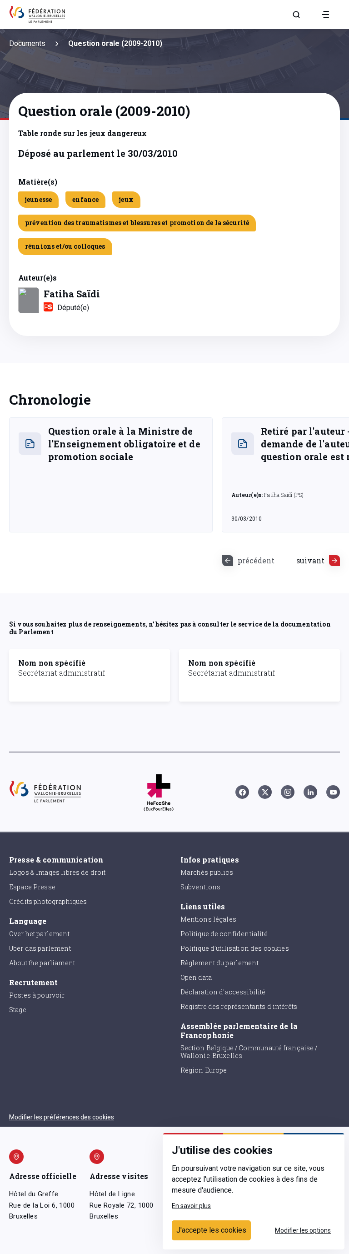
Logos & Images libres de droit (57, 872)
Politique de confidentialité (224, 933)
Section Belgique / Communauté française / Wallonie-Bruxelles (249, 1051)
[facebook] (242, 792)
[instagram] (287, 792)
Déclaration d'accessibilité (223, 992)
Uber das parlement (40, 948)
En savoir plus (191, 1205)
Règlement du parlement (219, 962)
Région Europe (203, 1070)
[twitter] (265, 792)
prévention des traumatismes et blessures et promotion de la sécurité (137, 222)
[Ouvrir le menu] (325, 14)
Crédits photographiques (48, 901)
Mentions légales (208, 919)
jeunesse (38, 199)
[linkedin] (310, 792)
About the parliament (42, 962)
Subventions (200, 887)
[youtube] (333, 792)
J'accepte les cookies (211, 1230)
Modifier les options (303, 1230)
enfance (85, 199)
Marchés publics (206, 872)
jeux (126, 199)
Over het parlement (39, 933)
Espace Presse (32, 887)
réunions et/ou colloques (65, 246)
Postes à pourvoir (37, 995)
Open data (196, 977)
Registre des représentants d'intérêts (239, 1006)
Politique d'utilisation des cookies (234, 948)
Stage (17, 1009)
